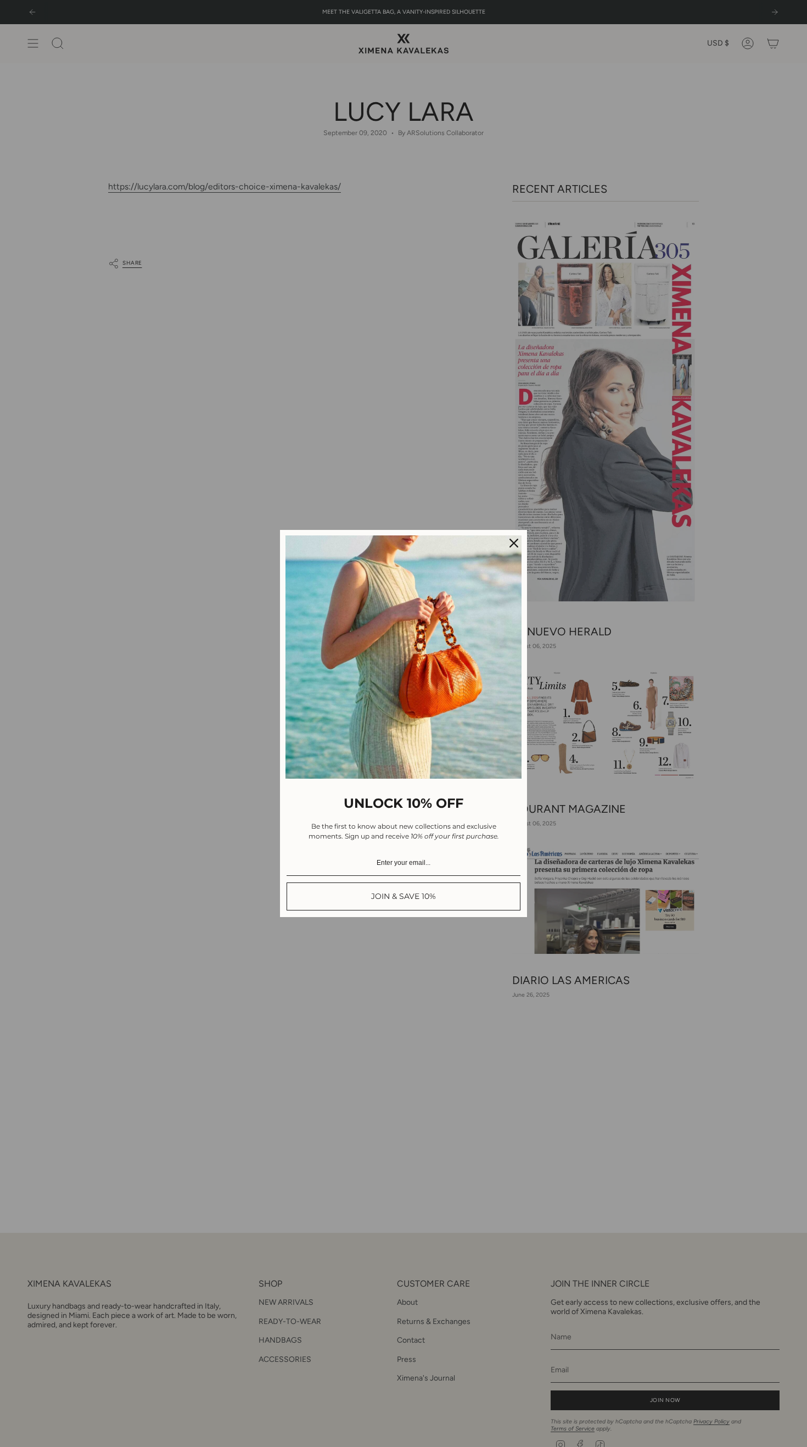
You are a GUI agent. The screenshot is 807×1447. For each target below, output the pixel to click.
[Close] (514, 543)
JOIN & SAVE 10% (403, 896)
